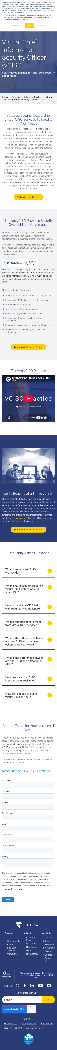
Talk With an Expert (28, 197)
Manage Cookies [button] (17, 25)
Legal (28, 950)
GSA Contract (47, 1023)
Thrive (5, 97)
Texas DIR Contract (13, 1028)
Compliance (12, 954)
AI (8, 937)
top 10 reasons (16, 518)
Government (32, 943)
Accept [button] (29, 25)
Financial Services (30, 938)
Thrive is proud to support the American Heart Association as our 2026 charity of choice (36, 975)
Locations (49, 937)
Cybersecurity (13, 941)
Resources (50, 944)
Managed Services (11, 949)
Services (16, 97)
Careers (48, 955)
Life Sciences (32, 954)
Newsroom (50, 948)
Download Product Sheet (28, 347)
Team (47, 941)
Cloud (10, 944)
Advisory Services (33, 97)
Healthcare (31, 947)
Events (48, 951)
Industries (28, 933)
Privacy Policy (10, 1023)
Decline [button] (41, 25)
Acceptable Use (29, 1023)
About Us (46, 933)
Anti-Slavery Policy (35, 1028)
